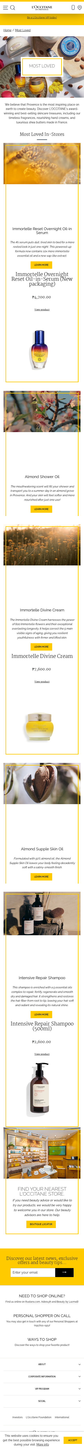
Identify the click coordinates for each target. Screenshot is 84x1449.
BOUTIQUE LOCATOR (41, 1224)
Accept (72, 1440)
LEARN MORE (41, 509)
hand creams (60, 117)
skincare (42, 113)
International (62, 1417)
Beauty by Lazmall (67, 1301)
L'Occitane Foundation (38, 1417)
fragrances (28, 117)
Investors (17, 1417)
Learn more (41, 265)
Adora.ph (46, 1301)
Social (42, 1401)
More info (42, 1444)
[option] (42, 18)
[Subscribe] (64, 1272)
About (42, 1364)
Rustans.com (32, 1301)
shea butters (37, 122)
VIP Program (42, 1389)
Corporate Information (42, 1376)
